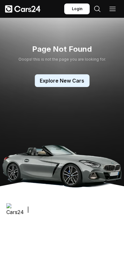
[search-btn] (97, 9)
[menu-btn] (112, 9)
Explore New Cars (62, 80)
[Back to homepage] (22, 9)
